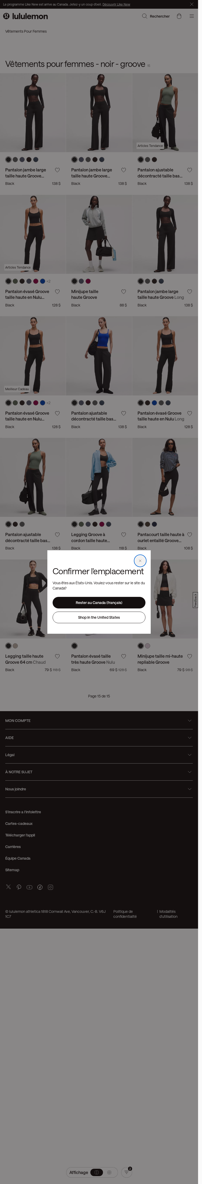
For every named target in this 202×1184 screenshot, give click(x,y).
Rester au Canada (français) (99, 602)
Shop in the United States (99, 617)
